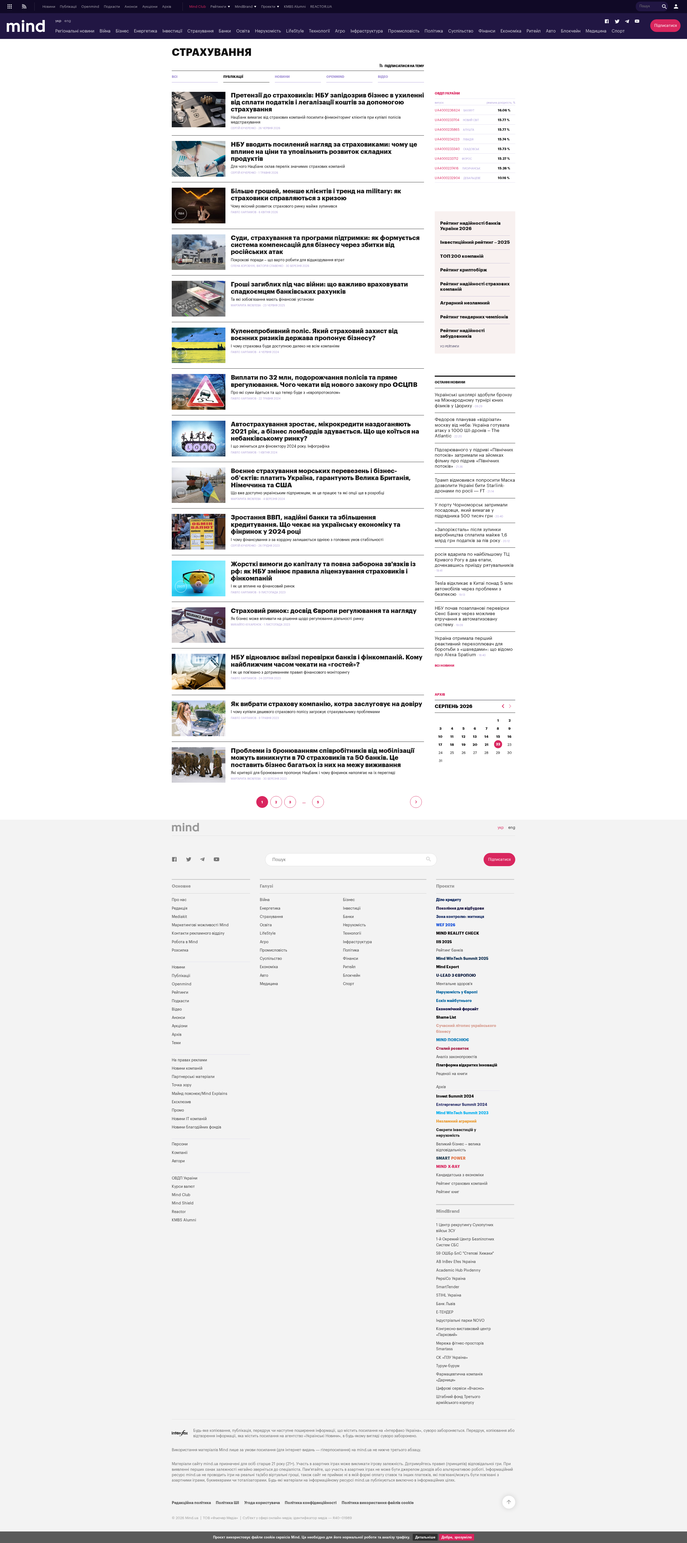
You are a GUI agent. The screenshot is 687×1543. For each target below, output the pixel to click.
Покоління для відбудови (460, 908)
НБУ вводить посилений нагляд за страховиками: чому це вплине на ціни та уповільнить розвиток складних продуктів (324, 151)
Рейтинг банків (449, 950)
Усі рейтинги (449, 346)
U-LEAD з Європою (456, 975)
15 (498, 736)
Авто (551, 31)
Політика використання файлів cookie (378, 1503)
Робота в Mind (185, 942)
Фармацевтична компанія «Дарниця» (459, 1377)
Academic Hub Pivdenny (458, 1270)
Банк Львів (445, 1304)
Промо (178, 1110)
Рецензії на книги (451, 1074)
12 (463, 736)
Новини (48, 6)
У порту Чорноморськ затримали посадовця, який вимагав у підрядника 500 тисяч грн (471, 510)
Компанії (180, 1152)
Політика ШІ (227, 1503)
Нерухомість (268, 31)
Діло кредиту (448, 900)
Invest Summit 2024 (455, 1096)
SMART (451, 1158)
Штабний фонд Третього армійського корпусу (458, 1399)
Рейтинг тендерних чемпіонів (474, 317)
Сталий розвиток (452, 1048)
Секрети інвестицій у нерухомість (456, 1133)
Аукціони (150, 6)
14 (486, 736)
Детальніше (425, 1537)
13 (475, 736)
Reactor (179, 1212)
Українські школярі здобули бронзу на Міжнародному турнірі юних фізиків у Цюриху (473, 400)
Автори (178, 1161)
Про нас (179, 900)
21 (486, 744)
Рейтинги (180, 992)
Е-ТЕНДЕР (444, 1312)
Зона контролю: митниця (460, 916)
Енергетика (145, 31)
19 (464, 744)
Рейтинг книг (447, 1192)
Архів (166, 6)
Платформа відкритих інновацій (466, 1065)
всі (174, 76)
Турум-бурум (447, 1366)
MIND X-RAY (448, 1166)
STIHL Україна (448, 1295)
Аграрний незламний (465, 303)
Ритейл (534, 31)
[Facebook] (607, 21)
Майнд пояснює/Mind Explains (199, 1093)
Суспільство (460, 31)
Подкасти (112, 6)
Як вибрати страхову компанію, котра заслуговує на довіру (326, 704)
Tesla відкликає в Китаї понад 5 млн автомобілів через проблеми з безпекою (474, 589)
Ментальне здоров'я (454, 984)
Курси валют (183, 1186)
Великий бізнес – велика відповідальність (458, 1147)
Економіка (510, 31)
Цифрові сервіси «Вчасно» (460, 1388)
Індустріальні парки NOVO (460, 1320)
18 (452, 744)
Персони (180, 1144)
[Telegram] (627, 21)
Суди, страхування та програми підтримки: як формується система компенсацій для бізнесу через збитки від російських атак (325, 245)
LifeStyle (295, 31)
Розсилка (180, 950)
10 (440, 736)
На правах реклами (189, 1060)
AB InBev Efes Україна (456, 1262)
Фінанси (486, 31)
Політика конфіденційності (311, 1503)
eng (67, 21)
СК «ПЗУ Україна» (452, 1357)
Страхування (200, 31)
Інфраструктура (366, 31)
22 (498, 744)
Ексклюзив (181, 1102)
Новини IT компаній (189, 1119)
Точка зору (181, 1085)
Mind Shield (182, 1203)
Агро (340, 31)
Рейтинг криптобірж (463, 270)
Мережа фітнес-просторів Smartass (460, 1346)
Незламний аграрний (456, 1121)
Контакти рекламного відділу (198, 933)
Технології (319, 31)
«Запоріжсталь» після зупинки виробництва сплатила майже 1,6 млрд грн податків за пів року (471, 535)
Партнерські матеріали (193, 1077)
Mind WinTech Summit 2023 (462, 1113)
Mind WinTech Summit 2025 (462, 958)
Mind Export (447, 967)
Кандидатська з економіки (460, 1175)
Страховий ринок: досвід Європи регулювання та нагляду (323, 611)
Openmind (90, 6)
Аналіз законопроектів (456, 1057)
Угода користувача (262, 1503)
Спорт (618, 31)
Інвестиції (172, 31)
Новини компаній (187, 1068)
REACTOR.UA (321, 6)
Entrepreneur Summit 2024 (461, 1104)
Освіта (243, 31)
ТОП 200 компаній (462, 256)
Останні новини (450, 382)
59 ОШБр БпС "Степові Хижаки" (465, 1253)
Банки (225, 31)
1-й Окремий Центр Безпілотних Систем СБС (465, 1242)
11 (452, 736)
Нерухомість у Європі (456, 992)
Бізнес (122, 31)
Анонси (131, 6)
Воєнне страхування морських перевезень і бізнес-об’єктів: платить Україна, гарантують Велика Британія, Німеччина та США (321, 478)
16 (509, 736)
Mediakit (179, 916)
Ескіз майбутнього (454, 1001)
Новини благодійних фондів (196, 1127)
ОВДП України (447, 93)
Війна (105, 31)
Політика (434, 31)
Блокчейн (570, 31)
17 (440, 744)
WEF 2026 (445, 925)
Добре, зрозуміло (456, 1537)
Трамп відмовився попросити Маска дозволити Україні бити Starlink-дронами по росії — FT (475, 485)
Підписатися (665, 26)
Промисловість (403, 31)
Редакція (179, 908)
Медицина (596, 31)
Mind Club (197, 6)
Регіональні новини (74, 31)
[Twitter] (617, 21)
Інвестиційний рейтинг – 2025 (475, 242)
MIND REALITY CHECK (457, 933)
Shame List (446, 1017)
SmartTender (447, 1287)
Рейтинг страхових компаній (461, 1183)
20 (475, 744)
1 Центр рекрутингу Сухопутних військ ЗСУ (464, 1228)
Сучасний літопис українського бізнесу (466, 1028)
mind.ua (364, 1450)
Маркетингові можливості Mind (200, 925)
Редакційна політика (191, 1503)
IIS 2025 (444, 942)
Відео (383, 76)
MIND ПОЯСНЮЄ (452, 1040)
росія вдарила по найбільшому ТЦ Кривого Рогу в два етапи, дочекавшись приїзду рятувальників (474, 560)
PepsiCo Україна (451, 1278)
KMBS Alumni (295, 6)
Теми (176, 1043)
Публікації (68, 6)
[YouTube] (637, 21)
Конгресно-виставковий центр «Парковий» (463, 1332)
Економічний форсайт (457, 1009)
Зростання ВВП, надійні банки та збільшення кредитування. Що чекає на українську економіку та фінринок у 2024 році (315, 524)
